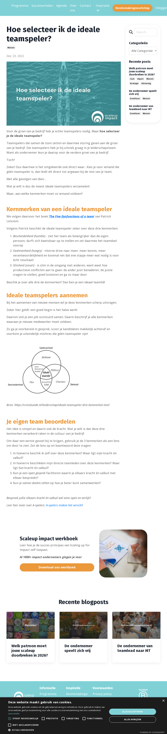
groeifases (135, 98)
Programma (19, 5)
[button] (56, 730)
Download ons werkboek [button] (57, 567)
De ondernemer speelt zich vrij (143, 92)
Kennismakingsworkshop (75, 694)
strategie (134, 83)
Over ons (73, 8)
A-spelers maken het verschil (64, 505)
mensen (11, 47)
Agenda (61, 5)
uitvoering (146, 83)
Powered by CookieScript (152, 732)
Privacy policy (102, 694)
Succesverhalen (42, 5)
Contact (85, 5)
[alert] (83, 715)
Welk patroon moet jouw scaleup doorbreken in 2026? (142, 71)
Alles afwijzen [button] (132, 719)
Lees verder (14, 713)
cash (132, 79)
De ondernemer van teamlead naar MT (141, 108)
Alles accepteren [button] (132, 711)
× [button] (163, 701)
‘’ (71, 216)
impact (140, 79)
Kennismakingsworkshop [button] (132, 8)
